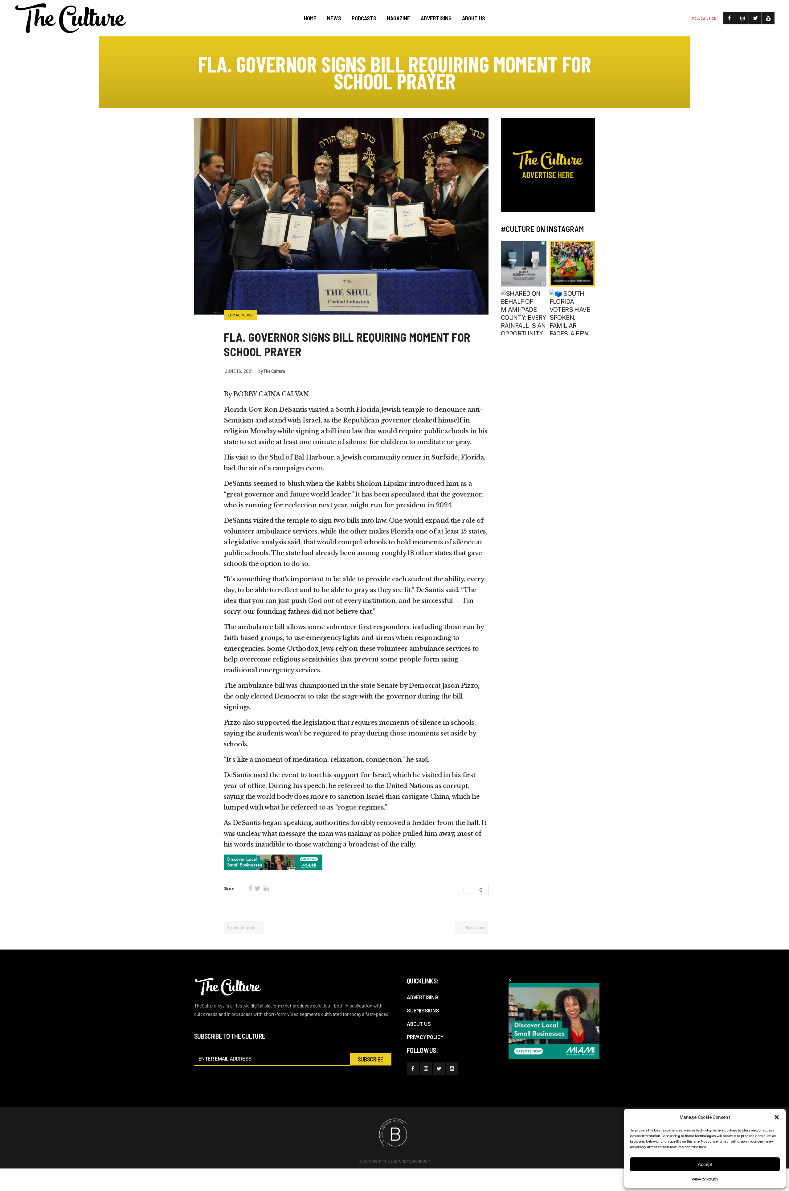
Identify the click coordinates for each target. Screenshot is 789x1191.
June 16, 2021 (239, 371)
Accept (705, 1164)
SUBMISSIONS (423, 1010)
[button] (777, 1117)
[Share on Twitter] (257, 888)
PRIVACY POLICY (705, 1179)
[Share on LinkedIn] (266, 888)
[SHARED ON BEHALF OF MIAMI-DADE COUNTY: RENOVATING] (523, 263)
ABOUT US (419, 1023)
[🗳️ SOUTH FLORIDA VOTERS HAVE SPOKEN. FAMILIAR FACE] (572, 312)
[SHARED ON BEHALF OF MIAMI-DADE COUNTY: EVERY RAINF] (523, 312)
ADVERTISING (422, 997)
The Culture (274, 371)
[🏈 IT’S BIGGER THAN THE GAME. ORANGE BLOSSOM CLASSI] (572, 263)
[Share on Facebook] (249, 888)
